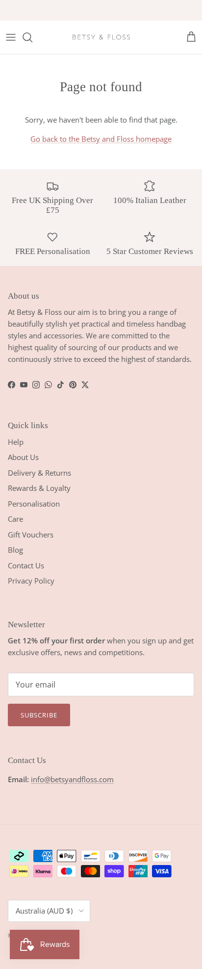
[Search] (32, 37)
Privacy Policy (31, 581)
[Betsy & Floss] (101, 37)
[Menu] (11, 37)
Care (15, 519)
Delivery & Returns (39, 473)
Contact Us (26, 565)
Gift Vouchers (30, 534)
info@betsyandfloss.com (72, 779)
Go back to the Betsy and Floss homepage (101, 139)
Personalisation (34, 504)
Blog (15, 550)
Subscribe (39, 715)
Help (16, 442)
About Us (23, 457)
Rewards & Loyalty (39, 488)
